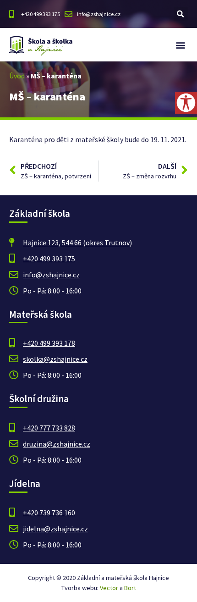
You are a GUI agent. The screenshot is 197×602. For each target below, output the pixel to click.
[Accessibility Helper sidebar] (186, 103)
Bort (130, 588)
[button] (181, 14)
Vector (109, 588)
